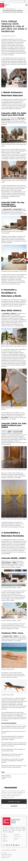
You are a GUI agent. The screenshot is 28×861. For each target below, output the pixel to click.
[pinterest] (10, 845)
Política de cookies (5, 856)
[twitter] (19, 845)
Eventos (16, 838)
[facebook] (3, 845)
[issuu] (12, 845)
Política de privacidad (6, 854)
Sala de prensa (10, 9)
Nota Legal (3, 853)
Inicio (4, 9)
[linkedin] (7, 845)
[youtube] (16, 845)
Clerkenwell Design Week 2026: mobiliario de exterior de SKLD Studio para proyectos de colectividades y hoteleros (12, 738)
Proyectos (5, 836)
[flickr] (14, 845)
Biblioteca (5, 840)
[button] (26, 5)
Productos (16, 834)
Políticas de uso (5, 857)
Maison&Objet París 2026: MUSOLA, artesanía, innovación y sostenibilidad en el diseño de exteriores (12, 761)
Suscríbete (14, 806)
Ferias (4, 838)
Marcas (4, 834)
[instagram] (5, 845)
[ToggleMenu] (26, 5)
